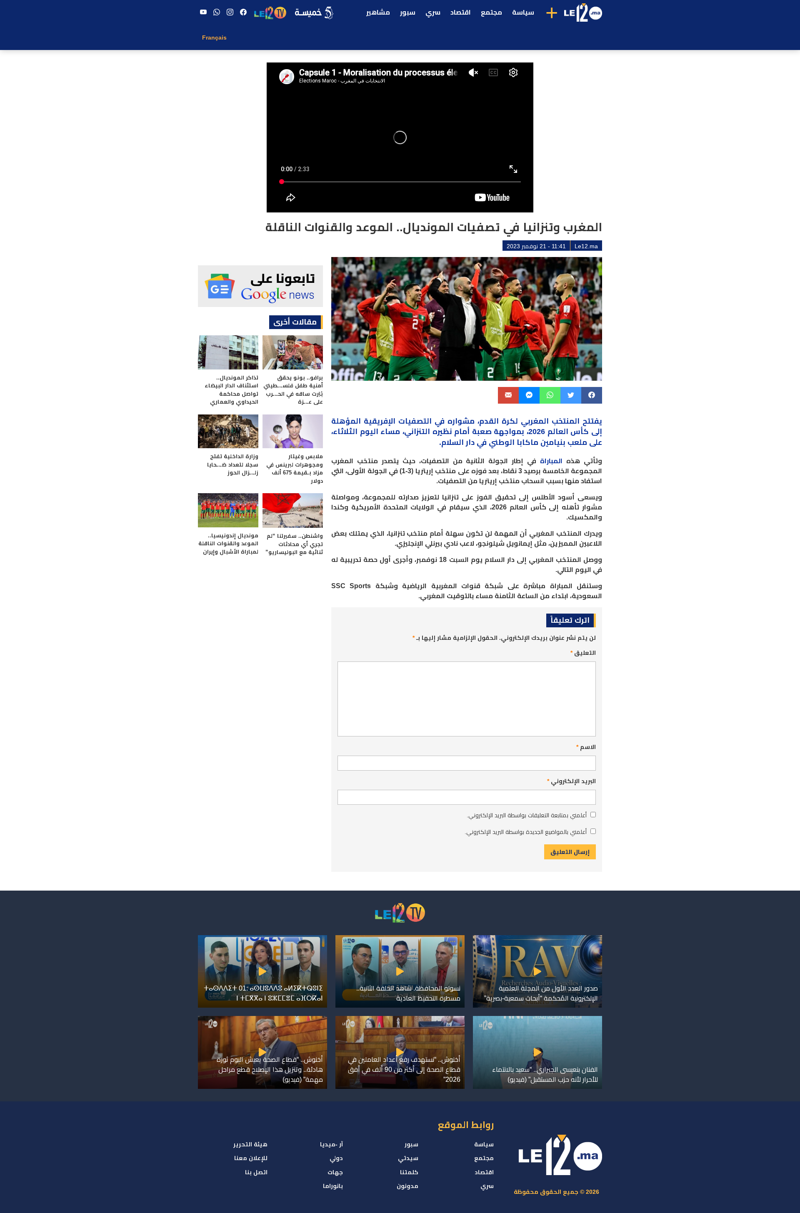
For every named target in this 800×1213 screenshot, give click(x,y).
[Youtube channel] (203, 12)
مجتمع (491, 12)
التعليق (583, 652)
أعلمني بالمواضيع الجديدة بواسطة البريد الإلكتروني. (526, 832)
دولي (336, 1158)
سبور (407, 12)
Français (214, 37)
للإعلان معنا (251, 1158)
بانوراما (333, 1186)
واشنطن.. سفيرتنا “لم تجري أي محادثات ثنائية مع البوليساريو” (294, 544)
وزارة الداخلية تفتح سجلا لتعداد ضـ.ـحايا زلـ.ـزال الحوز (232, 464)
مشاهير (378, 12)
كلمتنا (409, 1172)
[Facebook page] (243, 12)
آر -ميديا (331, 1144)
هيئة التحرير (250, 1144)
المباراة (551, 460)
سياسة (523, 12)
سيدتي (408, 1158)
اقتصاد (460, 12)
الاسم (586, 747)
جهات (335, 1172)
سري (432, 12)
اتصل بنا (256, 1172)
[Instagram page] (230, 12)
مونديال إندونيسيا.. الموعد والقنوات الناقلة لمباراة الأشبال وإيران (228, 543)
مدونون (407, 1186)
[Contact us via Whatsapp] (216, 12)
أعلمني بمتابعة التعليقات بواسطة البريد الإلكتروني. (527, 815)
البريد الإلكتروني (571, 781)
